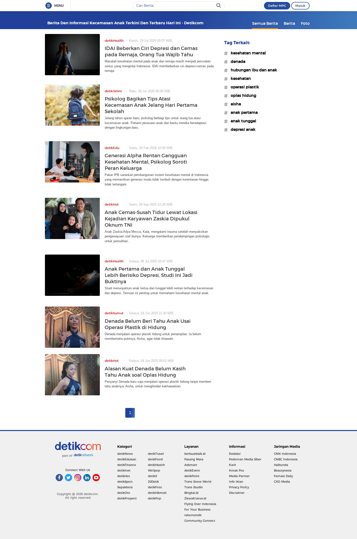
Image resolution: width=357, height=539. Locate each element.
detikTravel (156, 454)
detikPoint (191, 476)
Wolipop (154, 470)
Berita (289, 23)
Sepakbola (125, 487)
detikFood (155, 459)
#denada (236, 61)
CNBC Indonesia (286, 459)
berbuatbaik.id (194, 454)
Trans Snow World (197, 481)
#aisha (234, 103)
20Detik (153, 481)
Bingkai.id (191, 493)
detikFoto (155, 487)
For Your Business (197, 509)
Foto (305, 23)
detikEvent (192, 470)
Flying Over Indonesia (200, 504)
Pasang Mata (193, 459)
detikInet (123, 470)
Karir (232, 465)
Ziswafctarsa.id (195, 498)
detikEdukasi (126, 459)
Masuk (300, 6)
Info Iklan (236, 481)
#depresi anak (241, 129)
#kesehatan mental (247, 52)
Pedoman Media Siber (245, 459)
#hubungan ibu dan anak (252, 69)
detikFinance (126, 465)
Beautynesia (282, 470)
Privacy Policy (239, 487)
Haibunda (281, 465)
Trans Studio (193, 487)
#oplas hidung (242, 95)
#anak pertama (243, 112)
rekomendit (193, 515)
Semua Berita (265, 23)
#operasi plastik (243, 86)
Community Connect (199, 520)
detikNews (125, 454)
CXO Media (282, 481)
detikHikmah (157, 493)
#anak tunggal (242, 120)
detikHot (123, 476)
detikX (152, 476)
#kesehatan (239, 78)
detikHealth (156, 465)
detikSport (125, 481)
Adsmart (190, 465)
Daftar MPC (277, 6)
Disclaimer (237, 493)
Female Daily (283, 476)
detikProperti (126, 498)
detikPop (154, 498)
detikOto (123, 493)
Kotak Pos (236, 470)
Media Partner (239, 476)
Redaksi (234, 454)
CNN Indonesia (285, 454)
